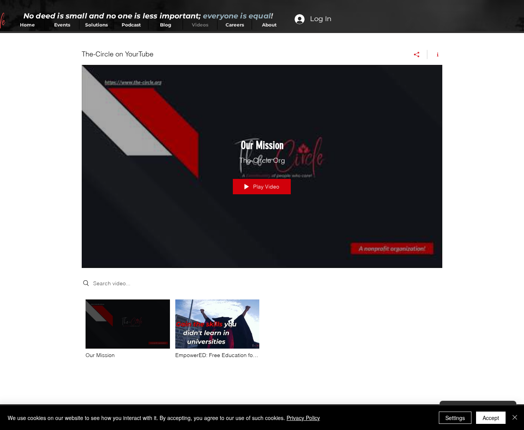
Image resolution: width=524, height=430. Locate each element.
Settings (455, 418)
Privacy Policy (303, 418)
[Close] (514, 418)
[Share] (416, 54)
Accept (491, 418)
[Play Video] (127, 328)
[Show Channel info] (434, 54)
